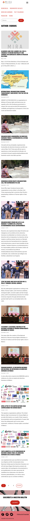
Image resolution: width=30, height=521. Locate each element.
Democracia (4, 8)
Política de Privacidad (23, 514)
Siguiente (19, 486)
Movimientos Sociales (16, 8)
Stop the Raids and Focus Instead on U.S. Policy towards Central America (14, 282)
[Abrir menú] (27, 2)
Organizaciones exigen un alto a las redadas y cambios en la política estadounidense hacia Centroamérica (13, 224)
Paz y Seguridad (19, 12)
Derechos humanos (6, 12)
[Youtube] (11, 514)
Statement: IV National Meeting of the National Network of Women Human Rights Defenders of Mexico (14, 329)
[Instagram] (7, 514)
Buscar (21, 20)
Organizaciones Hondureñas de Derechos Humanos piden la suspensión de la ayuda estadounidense (14, 138)
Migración (4, 16)
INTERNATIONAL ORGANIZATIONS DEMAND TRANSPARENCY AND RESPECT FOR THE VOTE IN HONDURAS (14, 93)
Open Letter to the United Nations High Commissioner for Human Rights (13, 407)
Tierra (11, 16)
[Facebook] (2, 514)
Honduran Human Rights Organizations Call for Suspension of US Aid (13, 182)
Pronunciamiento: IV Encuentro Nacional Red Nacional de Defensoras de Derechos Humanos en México (14, 369)
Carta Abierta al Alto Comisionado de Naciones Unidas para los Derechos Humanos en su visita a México (13, 453)
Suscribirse (15, 503)
